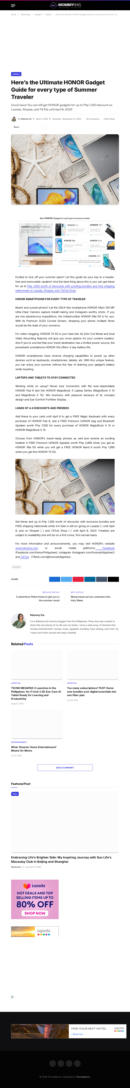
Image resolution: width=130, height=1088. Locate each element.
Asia (15, 794)
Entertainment (19, 742)
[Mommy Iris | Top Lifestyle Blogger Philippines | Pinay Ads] (64, 5)
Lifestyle (16, 683)
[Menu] (13, 5)
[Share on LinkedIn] (38, 127)
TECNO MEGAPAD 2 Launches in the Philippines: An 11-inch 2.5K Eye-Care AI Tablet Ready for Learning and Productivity (36, 693)
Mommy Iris (26, 119)
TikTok (24, 556)
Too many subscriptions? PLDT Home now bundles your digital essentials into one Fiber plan (91, 691)
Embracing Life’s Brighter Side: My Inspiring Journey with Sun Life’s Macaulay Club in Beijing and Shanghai (61, 860)
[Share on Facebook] (23, 127)
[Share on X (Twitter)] (28, 127)
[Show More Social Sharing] (44, 127)
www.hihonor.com (26, 548)
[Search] (117, 5)
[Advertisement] (65, 43)
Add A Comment (65, 767)
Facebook (105, 548)
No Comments (92, 119)
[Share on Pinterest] (33, 127)
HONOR (16, 567)
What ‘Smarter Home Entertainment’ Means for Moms (34, 749)
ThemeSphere (83, 1077)
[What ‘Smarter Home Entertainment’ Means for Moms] (37, 723)
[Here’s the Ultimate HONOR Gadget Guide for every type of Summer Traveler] (65, 169)
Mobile (16, 74)
